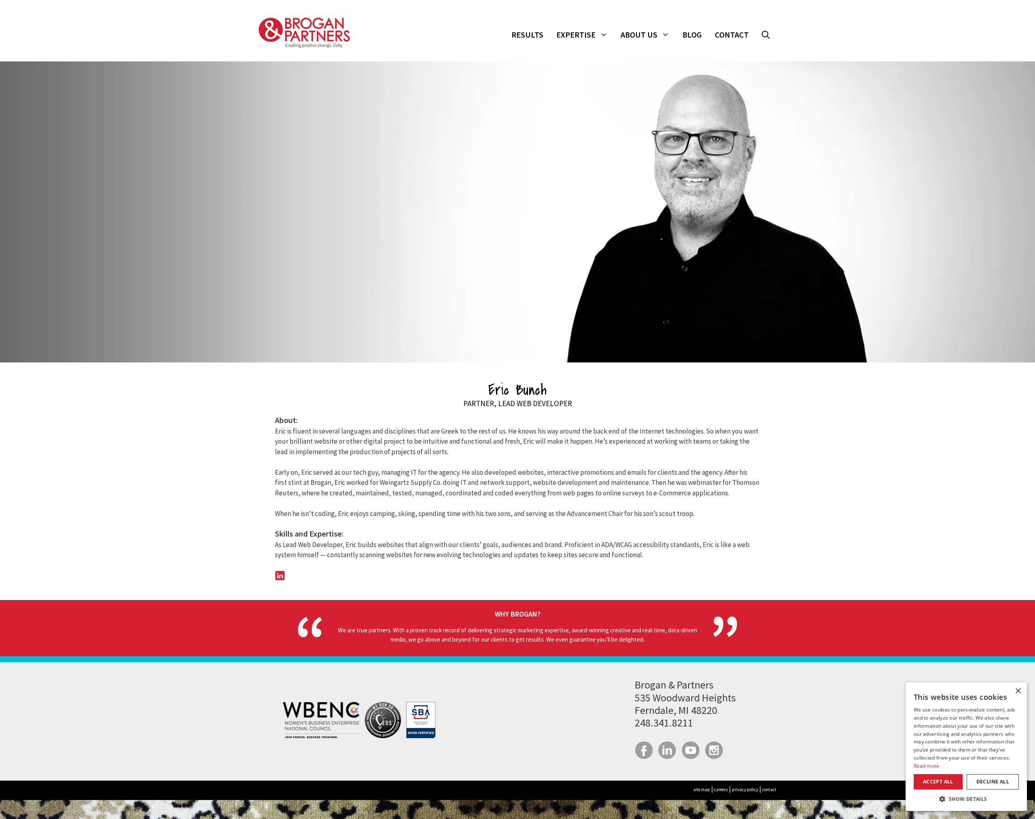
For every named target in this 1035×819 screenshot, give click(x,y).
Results (527, 34)
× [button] (1018, 691)
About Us (639, 34)
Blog (692, 34)
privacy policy (745, 789)
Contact (732, 34)
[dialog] (966, 746)
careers (721, 789)
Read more (927, 765)
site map (701, 789)
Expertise (576, 34)
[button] (765, 35)
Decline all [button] (992, 781)
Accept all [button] (938, 781)
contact (769, 789)
